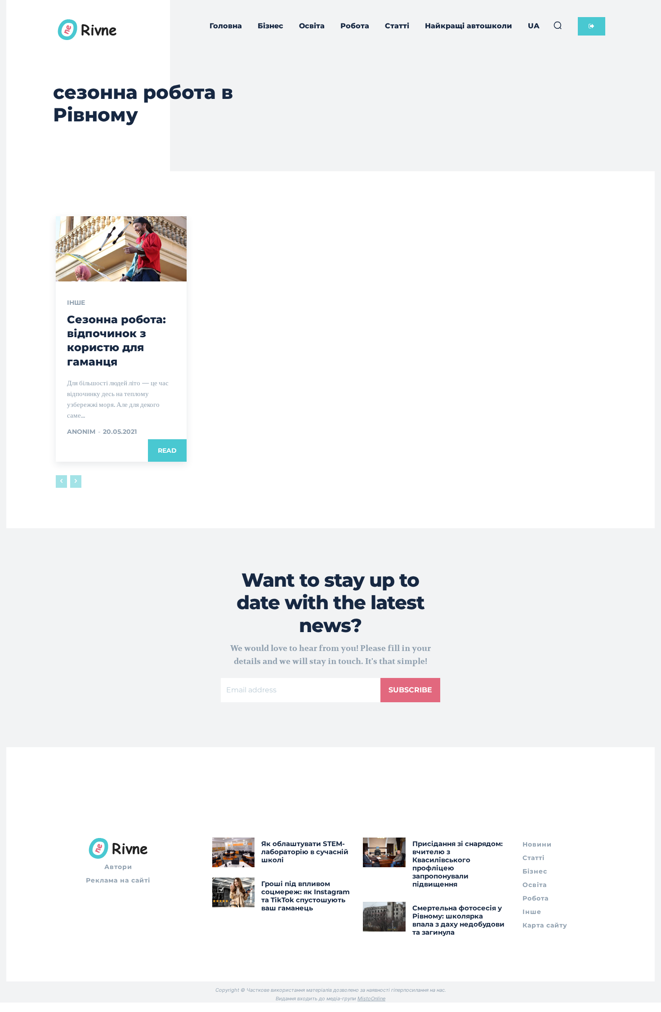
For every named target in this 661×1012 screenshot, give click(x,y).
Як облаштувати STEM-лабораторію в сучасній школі (304, 851)
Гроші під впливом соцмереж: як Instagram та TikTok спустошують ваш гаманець (305, 895)
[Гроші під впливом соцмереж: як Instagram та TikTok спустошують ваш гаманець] (233, 892)
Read (167, 450)
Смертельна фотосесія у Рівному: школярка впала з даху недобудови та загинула (458, 920)
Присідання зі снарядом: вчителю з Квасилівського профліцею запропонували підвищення (457, 863)
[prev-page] (61, 481)
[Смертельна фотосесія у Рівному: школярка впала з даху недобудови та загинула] (384, 917)
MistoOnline (371, 998)
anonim (81, 432)
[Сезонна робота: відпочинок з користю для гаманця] (121, 248)
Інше (76, 302)
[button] (558, 25)
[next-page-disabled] (75, 481)
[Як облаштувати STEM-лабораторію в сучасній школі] (233, 852)
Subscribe (410, 690)
